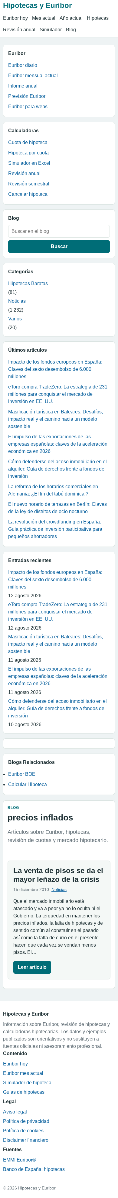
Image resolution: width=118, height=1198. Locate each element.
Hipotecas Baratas (28, 283)
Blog (71, 29)
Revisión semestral (28, 183)
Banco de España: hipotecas (34, 1169)
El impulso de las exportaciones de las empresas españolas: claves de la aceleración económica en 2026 (57, 444)
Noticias (17, 301)
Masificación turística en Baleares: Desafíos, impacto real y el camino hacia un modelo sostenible (55, 419)
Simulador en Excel (29, 163)
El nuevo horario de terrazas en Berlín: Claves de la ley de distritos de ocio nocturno (57, 508)
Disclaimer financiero (25, 1140)
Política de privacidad (26, 1121)
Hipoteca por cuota (28, 152)
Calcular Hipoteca (27, 784)
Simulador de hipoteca (27, 1082)
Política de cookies (23, 1130)
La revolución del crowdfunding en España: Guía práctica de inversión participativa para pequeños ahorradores (55, 529)
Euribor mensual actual (33, 75)
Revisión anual (19, 29)
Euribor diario (22, 65)
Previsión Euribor (26, 96)
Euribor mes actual (23, 1073)
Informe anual (23, 85)
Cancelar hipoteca (28, 194)
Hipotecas (98, 18)
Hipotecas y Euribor (37, 5)
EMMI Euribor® (19, 1159)
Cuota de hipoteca (28, 142)
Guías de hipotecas (23, 1092)
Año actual (71, 18)
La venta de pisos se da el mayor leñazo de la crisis (58, 874)
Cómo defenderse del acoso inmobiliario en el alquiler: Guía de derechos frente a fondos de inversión (57, 469)
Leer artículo (32, 967)
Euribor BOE (21, 774)
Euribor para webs (28, 106)
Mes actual (43, 18)
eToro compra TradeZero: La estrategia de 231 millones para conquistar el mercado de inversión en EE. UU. (57, 394)
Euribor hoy (15, 18)
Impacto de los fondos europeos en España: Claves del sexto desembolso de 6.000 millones (55, 369)
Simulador (51, 29)
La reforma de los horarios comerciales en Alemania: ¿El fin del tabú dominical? (53, 490)
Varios (15, 318)
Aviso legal (15, 1111)
